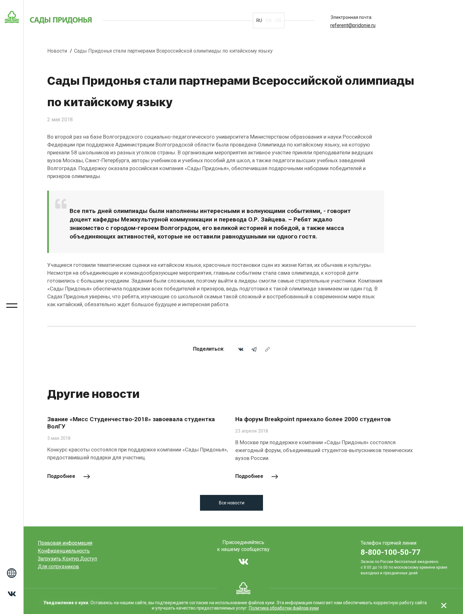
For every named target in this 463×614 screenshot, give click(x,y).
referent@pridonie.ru (352, 25)
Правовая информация (65, 543)
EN (269, 20)
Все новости (231, 502)
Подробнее (61, 476)
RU (259, 20)
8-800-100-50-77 (390, 552)
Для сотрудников (58, 567)
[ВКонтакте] (240, 349)
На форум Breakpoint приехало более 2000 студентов (313, 419)
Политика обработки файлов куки (284, 608)
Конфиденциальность (64, 551)
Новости (57, 51)
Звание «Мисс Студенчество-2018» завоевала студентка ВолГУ (131, 423)
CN (278, 20)
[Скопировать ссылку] (267, 349)
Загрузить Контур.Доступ (67, 559)
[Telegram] (254, 349)
